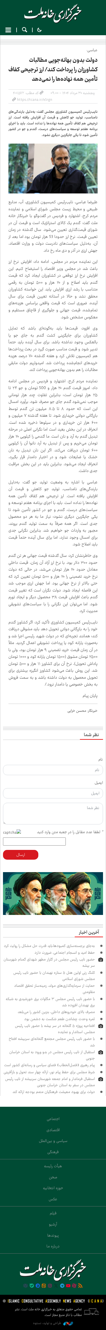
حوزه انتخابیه (53, 1188)
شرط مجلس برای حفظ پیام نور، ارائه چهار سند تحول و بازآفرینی (49, 1072)
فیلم (53, 1213)
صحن (53, 1177)
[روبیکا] (26, 1286)
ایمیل (99, 782)
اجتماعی (53, 1119)
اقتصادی (53, 1130)
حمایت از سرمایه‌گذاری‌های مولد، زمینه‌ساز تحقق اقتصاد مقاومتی (54, 989)
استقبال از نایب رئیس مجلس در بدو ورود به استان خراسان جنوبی (52, 1055)
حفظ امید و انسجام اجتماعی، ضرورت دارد (65, 952)
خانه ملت (53, 13)
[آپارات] (74, 1286)
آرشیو (53, 1224)
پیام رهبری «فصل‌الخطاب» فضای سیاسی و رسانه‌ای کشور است (49, 1065)
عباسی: (92, 50)
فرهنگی (53, 1152)
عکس (53, 1199)
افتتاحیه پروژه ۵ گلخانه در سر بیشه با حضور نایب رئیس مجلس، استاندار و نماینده (55, 1029)
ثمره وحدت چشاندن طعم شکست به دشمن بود (59, 1019)
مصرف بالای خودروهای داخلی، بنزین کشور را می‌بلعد (56, 1012)
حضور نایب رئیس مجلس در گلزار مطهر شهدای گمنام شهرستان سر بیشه (49, 962)
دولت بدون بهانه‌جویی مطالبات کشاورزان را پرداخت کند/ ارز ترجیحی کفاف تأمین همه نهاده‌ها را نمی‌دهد (53, 69)
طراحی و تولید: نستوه (47, 1323)
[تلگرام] (62, 1286)
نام (100, 759)
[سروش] (38, 1286)
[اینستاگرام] (50, 1286)
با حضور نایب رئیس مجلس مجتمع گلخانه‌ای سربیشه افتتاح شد (52, 1042)
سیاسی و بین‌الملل (53, 1141)
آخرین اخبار (89, 932)
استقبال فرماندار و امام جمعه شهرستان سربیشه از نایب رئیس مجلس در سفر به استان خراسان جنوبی (50, 1082)
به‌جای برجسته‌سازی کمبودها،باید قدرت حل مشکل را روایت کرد (49, 946)
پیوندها (53, 1235)
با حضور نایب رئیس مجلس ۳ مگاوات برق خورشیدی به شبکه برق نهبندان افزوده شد (50, 1002)
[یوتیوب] (68, 1286)
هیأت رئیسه (53, 1166)
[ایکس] (56, 1286)
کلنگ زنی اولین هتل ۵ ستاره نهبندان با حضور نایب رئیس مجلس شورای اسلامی (54, 976)
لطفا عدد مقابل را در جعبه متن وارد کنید (70, 832)
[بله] (32, 1286)
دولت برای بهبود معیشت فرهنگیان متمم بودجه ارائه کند (54, 1092)
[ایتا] (44, 1286)
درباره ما (53, 1246)
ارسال (20, 855)
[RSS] (80, 1286)
